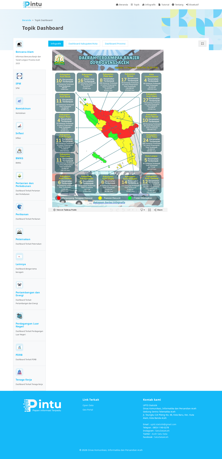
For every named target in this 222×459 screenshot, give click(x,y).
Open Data (88, 405)
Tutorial (165, 4)
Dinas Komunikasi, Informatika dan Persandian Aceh (115, 449)
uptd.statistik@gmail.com (163, 424)
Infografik (150, 4)
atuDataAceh (163, 430)
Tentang (178, 4)
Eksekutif (194, 4)
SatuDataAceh (161, 437)
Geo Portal (88, 409)
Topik (136, 4)
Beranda (123, 4)
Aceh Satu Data (159, 433)
